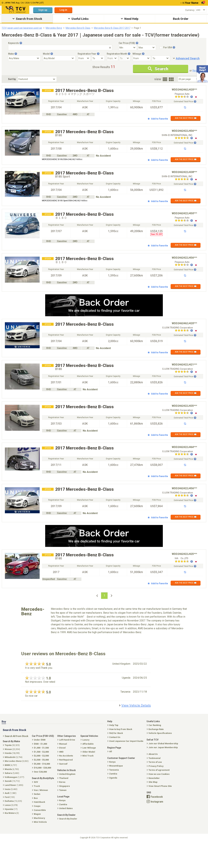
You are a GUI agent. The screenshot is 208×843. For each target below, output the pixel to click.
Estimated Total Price (183, 101)
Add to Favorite (159, 118)
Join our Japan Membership (163, 747)
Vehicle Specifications (160, 733)
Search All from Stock (16, 736)
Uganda (113, 778)
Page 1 (137, 28)
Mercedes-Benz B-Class (78, 28)
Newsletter (154, 778)
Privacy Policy (156, 766)
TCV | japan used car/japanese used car (22, 28)
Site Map (153, 782)
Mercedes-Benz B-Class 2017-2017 (112, 28)
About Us (153, 754)
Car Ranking (155, 725)
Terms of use (155, 762)
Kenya (112, 762)
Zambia (113, 774)
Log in (63, 9)
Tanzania (114, 770)
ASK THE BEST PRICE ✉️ (185, 118)
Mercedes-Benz (54, 28)
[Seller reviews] (184, 97)
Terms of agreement (159, 770)
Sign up (42, 9)
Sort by (12, 79)
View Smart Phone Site (160, 786)
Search (161, 68)
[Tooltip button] (21, 43)
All (110, 751)
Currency (190, 10)
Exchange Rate (156, 729)
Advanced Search (188, 58)
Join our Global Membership (163, 743)
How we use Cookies (159, 774)
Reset (195, 70)
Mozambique (116, 766)
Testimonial (155, 758)
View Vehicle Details (136, 705)
